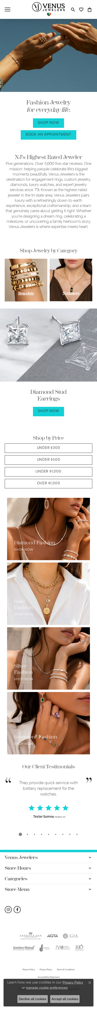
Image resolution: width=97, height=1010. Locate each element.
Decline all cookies (32, 999)
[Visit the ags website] (30, 936)
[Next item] (84, 280)
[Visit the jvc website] (62, 948)
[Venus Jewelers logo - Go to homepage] (48, 9)
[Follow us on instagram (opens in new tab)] (8, 909)
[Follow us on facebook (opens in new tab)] (17, 909)
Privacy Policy (46, 970)
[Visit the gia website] (70, 936)
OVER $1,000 (48, 483)
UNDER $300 (48, 448)
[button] (73, 9)
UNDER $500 (48, 459)
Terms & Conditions (66, 970)
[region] (48, 280)
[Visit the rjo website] (79, 948)
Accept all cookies (65, 999)
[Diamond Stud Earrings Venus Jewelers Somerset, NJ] (48, 345)
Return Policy (29, 970)
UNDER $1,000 (48, 471)
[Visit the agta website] (52, 936)
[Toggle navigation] (7, 9)
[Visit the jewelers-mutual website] (24, 948)
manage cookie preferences (47, 987)
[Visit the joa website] (45, 948)
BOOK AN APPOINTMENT (48, 134)
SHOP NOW (48, 123)
